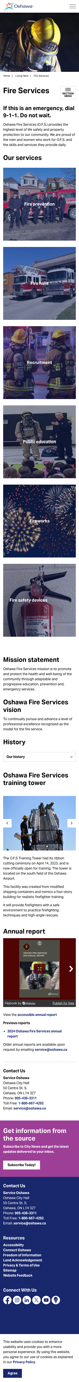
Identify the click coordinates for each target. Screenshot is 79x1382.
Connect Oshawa (17, 1250)
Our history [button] (16, 757)
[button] (39, 823)
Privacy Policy (24, 1362)
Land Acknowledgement (22, 1260)
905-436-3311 (26, 1098)
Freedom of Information (22, 1255)
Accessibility (13, 1245)
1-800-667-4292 (31, 1103)
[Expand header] (72, 6)
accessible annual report (37, 1015)
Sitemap (9, 1270)
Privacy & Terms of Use (21, 1265)
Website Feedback (17, 1275)
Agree (12, 1373)
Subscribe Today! (22, 1165)
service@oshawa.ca (51, 1049)
